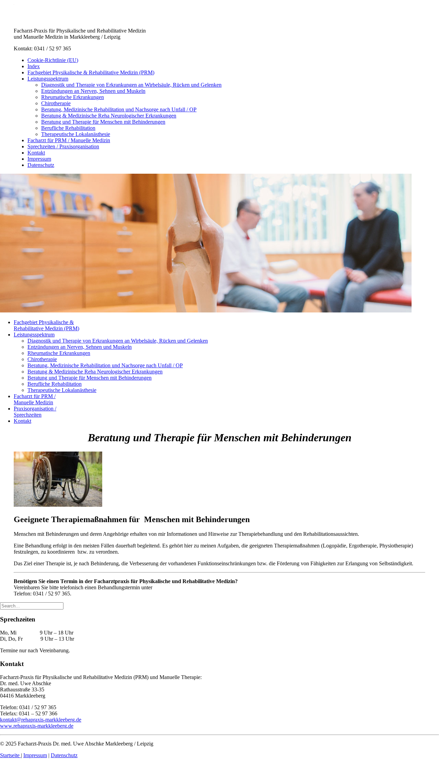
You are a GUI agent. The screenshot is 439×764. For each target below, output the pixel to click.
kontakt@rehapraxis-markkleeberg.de (40, 720)
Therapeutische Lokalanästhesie (75, 134)
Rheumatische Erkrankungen (72, 97)
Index (33, 66)
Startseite (10, 755)
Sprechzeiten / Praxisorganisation (63, 146)
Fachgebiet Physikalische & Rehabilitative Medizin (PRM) (90, 72)
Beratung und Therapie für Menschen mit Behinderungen (103, 122)
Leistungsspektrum (47, 79)
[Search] (31, 605)
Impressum (39, 159)
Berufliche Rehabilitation (68, 128)
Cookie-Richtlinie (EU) (52, 60)
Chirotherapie (56, 103)
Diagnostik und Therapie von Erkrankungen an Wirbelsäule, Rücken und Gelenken (131, 85)
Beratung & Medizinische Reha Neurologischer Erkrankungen (108, 116)
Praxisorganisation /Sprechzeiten (35, 412)
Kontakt (36, 153)
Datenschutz (40, 165)
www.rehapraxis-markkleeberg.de (36, 726)
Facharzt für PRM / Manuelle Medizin (68, 140)
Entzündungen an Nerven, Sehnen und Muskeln (93, 91)
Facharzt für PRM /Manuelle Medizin (35, 399)
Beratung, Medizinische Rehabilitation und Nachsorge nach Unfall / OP (119, 109)
